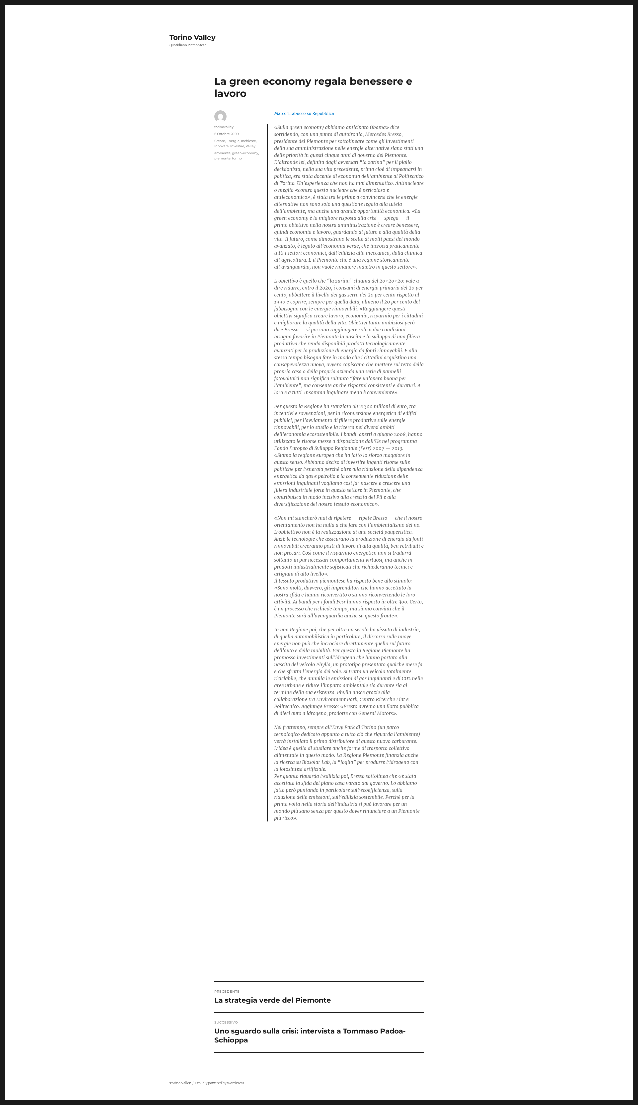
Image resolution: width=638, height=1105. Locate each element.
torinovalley (224, 127)
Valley (250, 146)
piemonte (222, 158)
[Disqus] (319, 911)
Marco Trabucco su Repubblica (304, 113)
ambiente (222, 153)
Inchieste (248, 141)
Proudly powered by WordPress (219, 1083)
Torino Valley (192, 37)
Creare (219, 141)
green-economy (245, 153)
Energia (233, 141)
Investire (237, 146)
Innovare (221, 146)
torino (237, 158)
